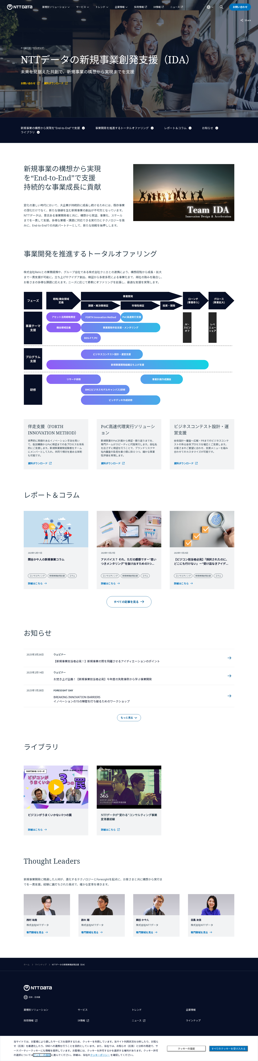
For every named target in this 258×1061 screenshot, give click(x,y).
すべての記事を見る (126, 602)
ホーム (24, 48)
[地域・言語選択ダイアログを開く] (210, 7)
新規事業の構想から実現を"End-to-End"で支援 (50, 128)
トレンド (100, 7)
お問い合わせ (28, 83)
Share (245, 20)
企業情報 (120, 7)
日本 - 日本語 (34, 997)
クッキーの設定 (186, 1048)
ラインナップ (38, 48)
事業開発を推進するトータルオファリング (122, 128)
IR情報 (157, 7)
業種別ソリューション (54, 7)
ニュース (175, 7)
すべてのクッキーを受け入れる (228, 1048)
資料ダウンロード (54, 83)
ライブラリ (28, 132)
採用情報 (139, 7)
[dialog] (129, 1048)
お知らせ (207, 128)
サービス (81, 7)
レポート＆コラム (175, 128)
